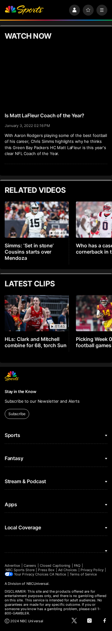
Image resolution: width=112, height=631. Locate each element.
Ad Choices (67, 570)
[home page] (24, 10)
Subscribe (17, 413)
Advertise (12, 565)
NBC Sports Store (20, 570)
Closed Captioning (55, 565)
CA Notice (57, 574)
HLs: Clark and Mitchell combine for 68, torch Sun (36, 342)
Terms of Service (83, 574)
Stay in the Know (20, 391)
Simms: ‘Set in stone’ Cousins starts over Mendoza (29, 251)
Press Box (46, 570)
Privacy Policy (92, 570)
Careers (30, 565)
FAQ (77, 565)
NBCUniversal (37, 583)
